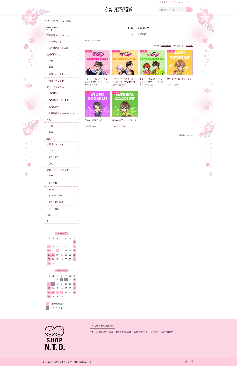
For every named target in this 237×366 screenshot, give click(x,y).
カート (191, 2)
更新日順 (189, 46)
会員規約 (154, 332)
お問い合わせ (167, 332)
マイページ (179, 2)
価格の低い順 (166, 46)
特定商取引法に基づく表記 (101, 332)
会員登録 (166, 2)
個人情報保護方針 (123, 332)
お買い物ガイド (141, 332)
